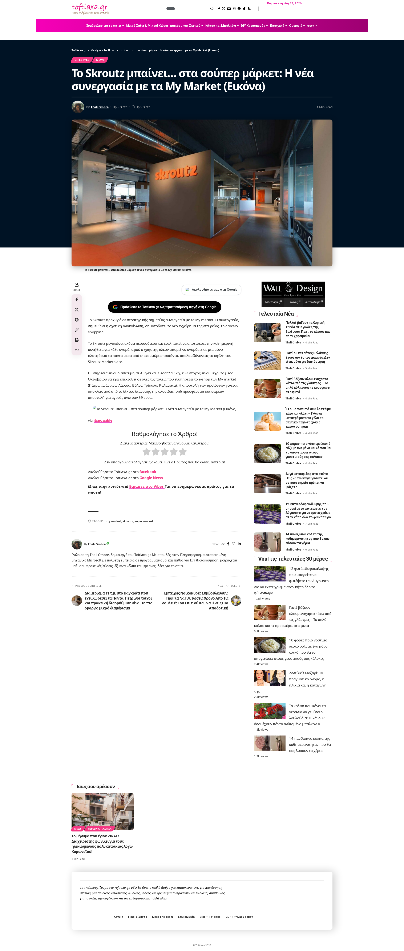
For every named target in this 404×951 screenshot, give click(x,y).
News (100, 60)
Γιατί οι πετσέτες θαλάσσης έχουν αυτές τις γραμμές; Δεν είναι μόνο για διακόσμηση (308, 357)
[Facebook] (219, 9)
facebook (148, 471)
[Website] (223, 544)
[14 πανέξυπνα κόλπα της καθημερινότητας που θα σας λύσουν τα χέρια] (267, 542)
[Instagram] (234, 9)
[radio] (146, 453)
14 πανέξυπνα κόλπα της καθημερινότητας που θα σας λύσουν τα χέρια (308, 538)
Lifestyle (82, 60)
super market (143, 521)
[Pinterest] (239, 9)
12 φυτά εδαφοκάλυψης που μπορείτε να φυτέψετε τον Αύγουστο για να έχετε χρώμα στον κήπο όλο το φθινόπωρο (308, 510)
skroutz (127, 521)
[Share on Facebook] (77, 299)
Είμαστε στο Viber (147, 486)
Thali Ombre (100, 107)
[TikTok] (244, 9)
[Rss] (249, 9)
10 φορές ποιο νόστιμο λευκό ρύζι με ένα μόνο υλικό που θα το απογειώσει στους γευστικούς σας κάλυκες (308, 450)
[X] (223, 9)
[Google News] (229, 9)
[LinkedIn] (239, 544)
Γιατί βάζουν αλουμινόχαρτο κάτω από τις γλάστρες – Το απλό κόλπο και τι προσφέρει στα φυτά (308, 385)
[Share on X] (77, 310)
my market (113, 521)
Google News (151, 477)
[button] (195, 8)
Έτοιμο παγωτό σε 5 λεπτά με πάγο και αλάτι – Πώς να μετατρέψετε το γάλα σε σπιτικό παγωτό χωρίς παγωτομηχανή (308, 417)
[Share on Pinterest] (77, 320)
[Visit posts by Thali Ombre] (77, 544)
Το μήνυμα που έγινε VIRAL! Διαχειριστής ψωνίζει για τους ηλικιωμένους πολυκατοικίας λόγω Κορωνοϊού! (102, 844)
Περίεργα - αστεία (100, 828)
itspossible (103, 420)
